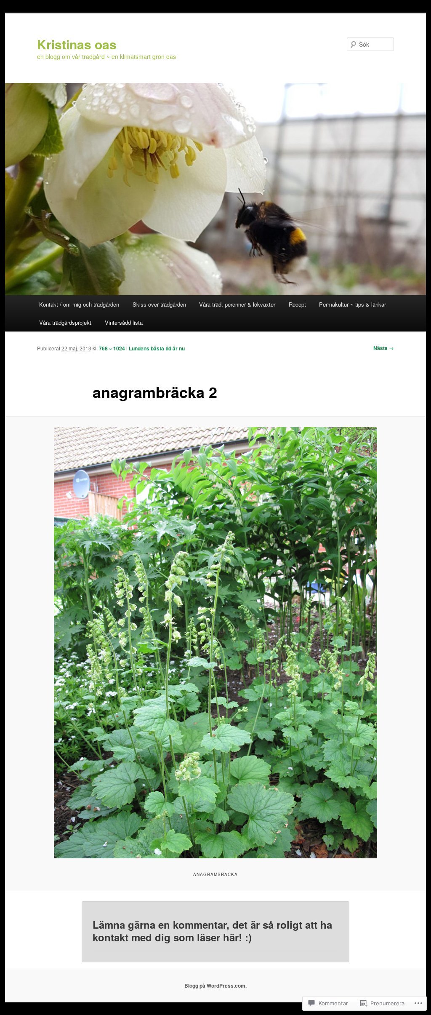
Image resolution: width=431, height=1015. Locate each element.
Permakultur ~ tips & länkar (352, 304)
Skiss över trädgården (159, 304)
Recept (297, 304)
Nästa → (383, 348)
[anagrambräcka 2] (215, 642)
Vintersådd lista (124, 322)
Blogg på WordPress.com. (215, 985)
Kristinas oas (77, 44)
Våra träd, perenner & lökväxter (237, 304)
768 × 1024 (112, 348)
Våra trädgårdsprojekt (65, 322)
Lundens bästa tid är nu (157, 348)
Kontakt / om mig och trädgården (79, 304)
